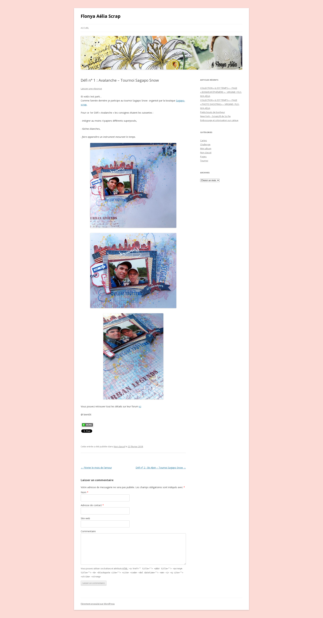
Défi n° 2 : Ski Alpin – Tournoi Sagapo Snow (161, 467)
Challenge (205, 144)
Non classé (119, 446)
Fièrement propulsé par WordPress (98, 603)
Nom (84, 492)
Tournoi (204, 160)
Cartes (203, 140)
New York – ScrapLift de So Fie (215, 116)
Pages (203, 156)
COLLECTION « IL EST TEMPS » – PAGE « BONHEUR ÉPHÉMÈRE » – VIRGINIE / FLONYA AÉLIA (221, 92)
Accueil (85, 28)
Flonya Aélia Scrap (100, 16)
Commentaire (88, 531)
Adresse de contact (92, 505)
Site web (85, 518)
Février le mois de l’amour (96, 467)
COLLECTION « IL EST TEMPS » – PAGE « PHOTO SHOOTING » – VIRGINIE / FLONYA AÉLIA (219, 104)
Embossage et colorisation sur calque (219, 120)
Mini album (205, 148)
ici (140, 406)
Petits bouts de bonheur (212, 112)
